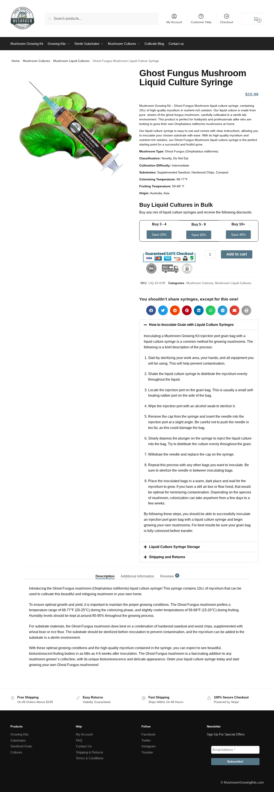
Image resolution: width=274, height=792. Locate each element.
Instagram (148, 746)
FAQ (79, 740)
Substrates (18, 740)
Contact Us (84, 746)
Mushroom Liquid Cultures (71, 61)
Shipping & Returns (89, 752)
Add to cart (236, 254)
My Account (174, 22)
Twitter (146, 740)
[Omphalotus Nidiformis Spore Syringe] (75, 128)
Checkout (226, 22)
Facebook (148, 734)
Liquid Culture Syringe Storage (174, 547)
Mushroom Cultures (36, 61)
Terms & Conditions (90, 758)
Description (105, 576)
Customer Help (201, 22)
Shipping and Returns (167, 557)
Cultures (16, 752)
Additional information (137, 576)
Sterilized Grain (21, 746)
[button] (159, 234)
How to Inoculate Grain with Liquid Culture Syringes (191, 324)
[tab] (105, 573)
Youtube (147, 752)
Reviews (167, 576)
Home (15, 61)
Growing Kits (19, 734)
